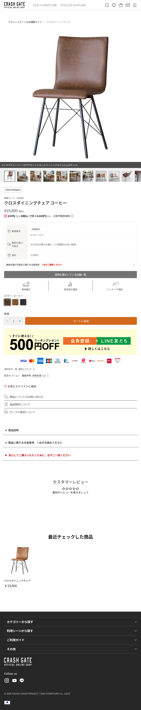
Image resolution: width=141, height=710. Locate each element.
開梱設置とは (39, 375)
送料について (25, 369)
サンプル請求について (22, 412)
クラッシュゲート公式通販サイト (25, 22)
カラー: (13, 296)
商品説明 (13, 430)
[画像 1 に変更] (9, 176)
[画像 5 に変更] (61, 176)
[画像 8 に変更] (101, 176)
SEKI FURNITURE (45, 5)
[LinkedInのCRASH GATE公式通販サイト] (21, 681)
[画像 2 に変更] (22, 176)
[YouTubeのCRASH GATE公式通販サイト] (14, 681)
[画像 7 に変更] (88, 176)
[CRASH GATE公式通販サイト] (14, 5)
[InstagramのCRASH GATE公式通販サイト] (6, 681)
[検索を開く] (106, 5)
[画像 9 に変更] (114, 176)
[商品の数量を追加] (20, 321)
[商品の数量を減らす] (7, 321)
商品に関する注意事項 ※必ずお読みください (35, 442)
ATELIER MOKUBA (73, 5)
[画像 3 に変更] (35, 176)
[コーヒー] (7, 302)
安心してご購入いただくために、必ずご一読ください (39, 455)
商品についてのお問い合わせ (26, 397)
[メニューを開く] (134, 5)
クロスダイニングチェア (17, 580)
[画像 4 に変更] (48, 176)
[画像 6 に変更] (74, 176)
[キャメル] (15, 302)
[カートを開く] (120, 5)
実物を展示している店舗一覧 (70, 274)
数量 (6, 313)
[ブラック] (23, 302)
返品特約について (20, 404)
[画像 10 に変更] (127, 176)
